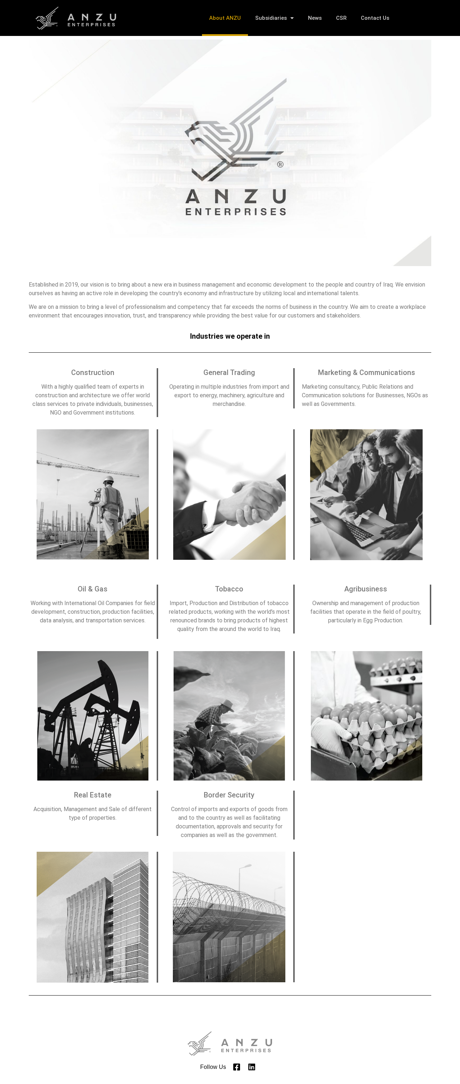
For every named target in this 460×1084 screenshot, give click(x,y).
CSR (341, 18)
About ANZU (225, 18)
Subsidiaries (271, 18)
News (315, 18)
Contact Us (375, 18)
